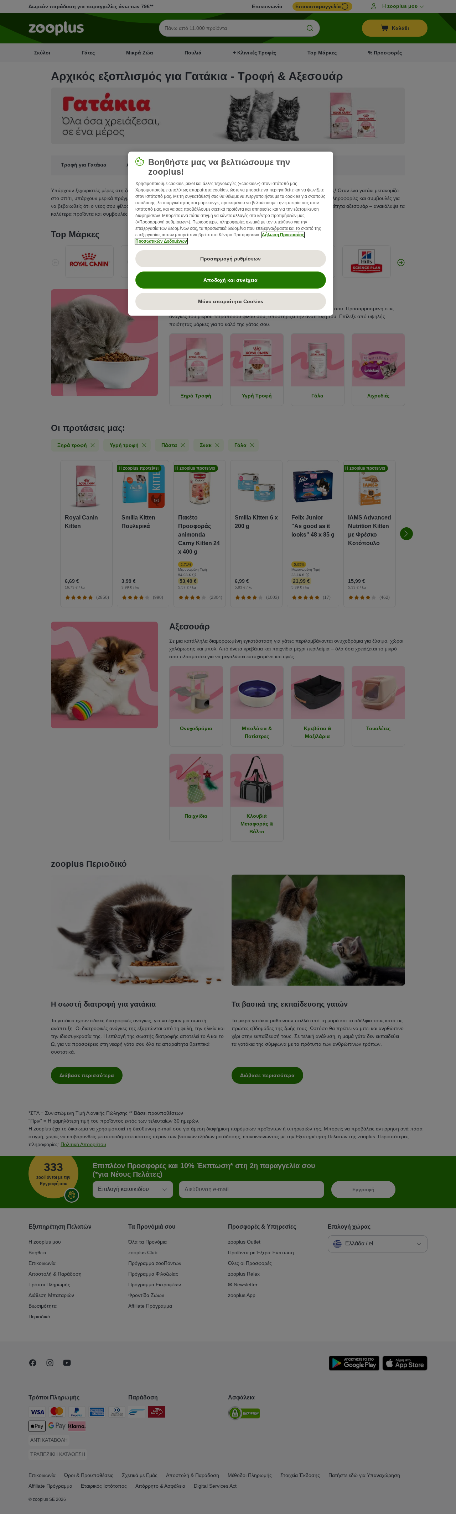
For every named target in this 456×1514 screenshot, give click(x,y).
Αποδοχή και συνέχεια (230, 280)
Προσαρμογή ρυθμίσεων (230, 259)
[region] (230, 234)
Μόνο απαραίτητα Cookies (230, 301)
